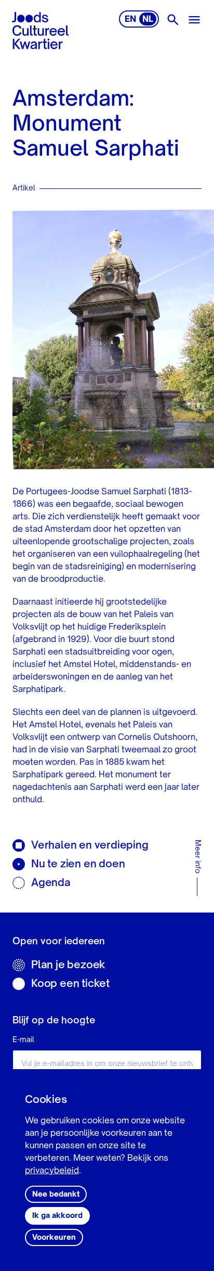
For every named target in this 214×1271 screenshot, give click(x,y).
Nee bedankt (55, 1194)
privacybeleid (52, 1171)
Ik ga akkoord (57, 1215)
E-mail (23, 1040)
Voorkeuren (54, 1237)
